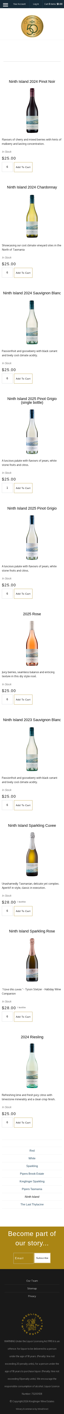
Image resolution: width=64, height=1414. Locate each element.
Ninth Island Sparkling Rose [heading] (32, 931)
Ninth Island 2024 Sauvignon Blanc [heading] (32, 293)
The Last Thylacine (32, 1204)
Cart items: (53, 4)
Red (32, 1150)
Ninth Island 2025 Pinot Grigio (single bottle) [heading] (32, 401)
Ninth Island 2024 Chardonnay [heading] (32, 187)
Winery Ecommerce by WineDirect (32, 1409)
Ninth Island (32, 1196)
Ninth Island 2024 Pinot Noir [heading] (32, 81)
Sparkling (32, 1166)
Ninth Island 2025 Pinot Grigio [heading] (32, 508)
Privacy (32, 1296)
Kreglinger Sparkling (32, 1181)
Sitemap (32, 1288)
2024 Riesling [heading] (32, 1037)
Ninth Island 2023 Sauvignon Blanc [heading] (32, 720)
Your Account (19, 4)
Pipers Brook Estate (32, 1173)
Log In (36, 4)
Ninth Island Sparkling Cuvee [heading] (32, 825)
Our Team (32, 1280)
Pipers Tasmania (32, 1189)
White (32, 1158)
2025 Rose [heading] (32, 614)
